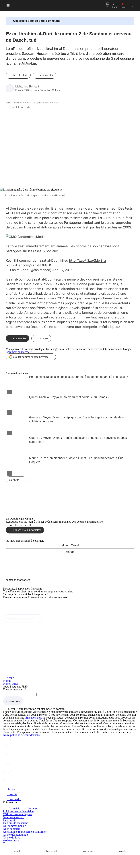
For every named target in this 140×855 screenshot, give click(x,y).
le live (11, 789)
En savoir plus (33, 717)
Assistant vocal (11, 840)
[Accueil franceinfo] (15, 784)
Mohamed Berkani (27, 86)
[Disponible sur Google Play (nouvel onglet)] (15, 612)
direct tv (12, 794)
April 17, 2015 (62, 270)
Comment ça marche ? (19, 351)
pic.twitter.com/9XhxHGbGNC (29, 265)
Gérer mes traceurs (13, 817)
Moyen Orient (70, 545)
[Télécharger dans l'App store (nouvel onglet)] (14, 605)
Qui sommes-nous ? (14, 825)
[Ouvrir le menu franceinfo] (8, 5)
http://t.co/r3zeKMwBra (87, 260)
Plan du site (9, 820)
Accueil (10, 677)
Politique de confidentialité (18, 811)
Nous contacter (11, 828)
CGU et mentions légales (17, 814)
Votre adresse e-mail (14, 689)
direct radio (14, 799)
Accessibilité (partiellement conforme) (24, 831)
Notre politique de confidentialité (22, 735)
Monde (70, 551)
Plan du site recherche (15, 823)
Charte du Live (11, 837)
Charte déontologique (15, 834)
